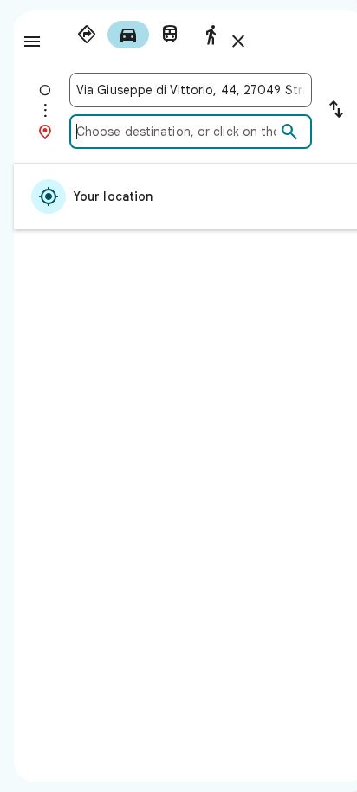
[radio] (86, 34)
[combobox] (190, 90)
